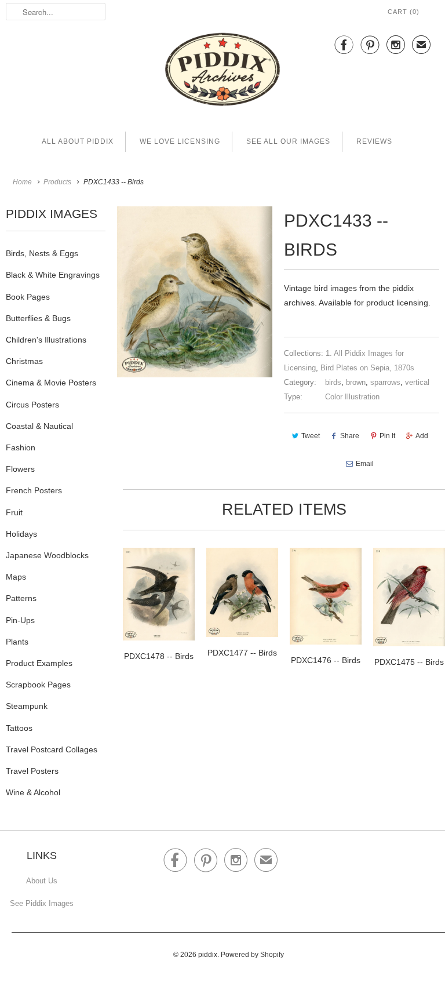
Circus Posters (32, 404)
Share (349, 436)
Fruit (14, 512)
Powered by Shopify (252, 955)
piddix (207, 955)
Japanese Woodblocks (47, 555)
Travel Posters (32, 771)
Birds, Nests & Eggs (42, 253)
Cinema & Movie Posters (51, 382)
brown (356, 382)
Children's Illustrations (46, 339)
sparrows (385, 382)
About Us (41, 880)
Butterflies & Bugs (38, 318)
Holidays (21, 533)
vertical (417, 382)
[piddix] (222, 71)
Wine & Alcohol (33, 792)
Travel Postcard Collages (51, 749)
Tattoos (19, 728)
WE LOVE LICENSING (180, 141)
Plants (17, 641)
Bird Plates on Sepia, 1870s (367, 367)
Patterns (21, 598)
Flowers (20, 469)
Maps (16, 576)
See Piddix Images (42, 903)
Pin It (387, 436)
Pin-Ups (20, 620)
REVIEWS (374, 141)
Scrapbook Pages (38, 684)
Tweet (310, 436)
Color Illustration (352, 396)
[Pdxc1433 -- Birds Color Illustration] (194, 291)
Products (57, 182)
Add (421, 436)
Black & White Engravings (53, 274)
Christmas (24, 361)
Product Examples (39, 663)
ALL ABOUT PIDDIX (78, 141)
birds (333, 382)
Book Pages (28, 296)
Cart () (404, 11)
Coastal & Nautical (39, 426)
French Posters (34, 490)
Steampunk (27, 706)
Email (365, 464)
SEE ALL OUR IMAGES (288, 141)
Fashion (20, 447)
